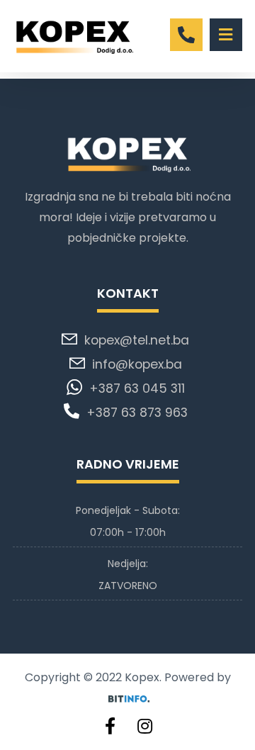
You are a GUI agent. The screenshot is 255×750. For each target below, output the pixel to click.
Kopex (142, 677)
